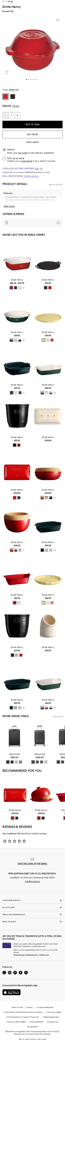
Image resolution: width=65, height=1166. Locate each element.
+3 (54, 550)
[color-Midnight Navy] (37, 761)
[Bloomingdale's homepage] (3, 1)
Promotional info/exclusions (25, 955)
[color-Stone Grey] (45, 761)
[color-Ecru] (47, 340)
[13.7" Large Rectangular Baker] (48, 363)
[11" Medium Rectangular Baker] (48, 678)
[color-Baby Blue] (46, 550)
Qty (11, 112)
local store (26, 161)
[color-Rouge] (11, 287)
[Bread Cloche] (41, 791)
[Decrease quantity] (5, 115)
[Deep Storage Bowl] (17, 521)
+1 (23, 393)
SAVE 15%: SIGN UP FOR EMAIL (32, 863)
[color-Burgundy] (49, 287)
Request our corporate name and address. (32, 1034)
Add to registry (32, 142)
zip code (22, 153)
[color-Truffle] (50, 497)
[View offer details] (32, 222)
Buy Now (32, 134)
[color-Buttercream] (43, 340)
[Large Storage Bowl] (48, 468)
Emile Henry (11, 7)
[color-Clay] (46, 497)
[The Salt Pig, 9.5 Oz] (48, 626)
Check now (44, 955)
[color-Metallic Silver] (16, 761)
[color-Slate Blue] (20, 761)
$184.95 (6, 105)
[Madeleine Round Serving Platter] (48, 311)
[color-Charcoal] (18, 497)
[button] (32, 50)
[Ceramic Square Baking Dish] (17, 258)
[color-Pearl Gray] (19, 287)
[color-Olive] (41, 761)
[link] (17, 284)
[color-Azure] (11, 392)
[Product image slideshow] (32, 50)
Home (10, 1)
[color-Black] (45, 287)
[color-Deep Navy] (12, 761)
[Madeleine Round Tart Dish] (48, 573)
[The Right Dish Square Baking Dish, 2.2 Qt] (17, 363)
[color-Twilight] (15, 287)
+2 (23, 288)
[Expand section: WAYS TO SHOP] (32, 921)
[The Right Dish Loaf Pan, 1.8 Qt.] (17, 573)
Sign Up (39, 168)
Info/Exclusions (31, 176)
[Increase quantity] (18, 115)
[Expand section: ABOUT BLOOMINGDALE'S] (32, 914)
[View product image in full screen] (6, 72)
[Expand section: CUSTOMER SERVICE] (32, 900)
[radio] (11, 288)
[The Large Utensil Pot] (17, 416)
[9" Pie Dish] (17, 311)
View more (9, 206)
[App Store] (11, 992)
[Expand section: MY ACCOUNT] (32, 907)
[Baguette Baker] (48, 416)
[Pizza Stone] (48, 258)
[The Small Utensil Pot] (17, 626)
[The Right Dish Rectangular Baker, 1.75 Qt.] (17, 678)
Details (15, 106)
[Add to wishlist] (58, 20)
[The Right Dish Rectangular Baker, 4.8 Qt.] (48, 521)
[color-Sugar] (46, 392)
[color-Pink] (52, 340)
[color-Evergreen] (11, 340)
